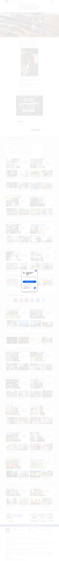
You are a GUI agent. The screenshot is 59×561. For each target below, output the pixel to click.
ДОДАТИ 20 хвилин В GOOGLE (29, 281)
